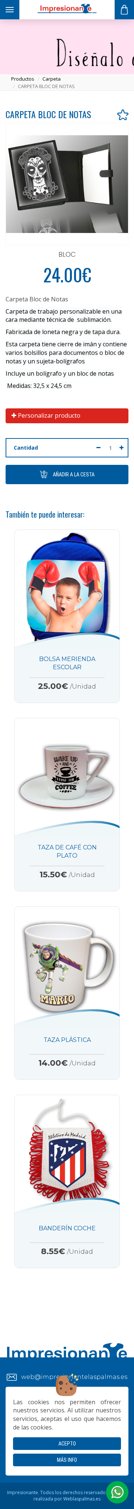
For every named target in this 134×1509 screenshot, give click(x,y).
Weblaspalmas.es (81, 1499)
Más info (67, 1460)
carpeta (51, 78)
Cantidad (26, 447)
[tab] (67, 416)
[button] (117, 1492)
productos (22, 78)
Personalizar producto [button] (48, 415)
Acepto (67, 1444)
